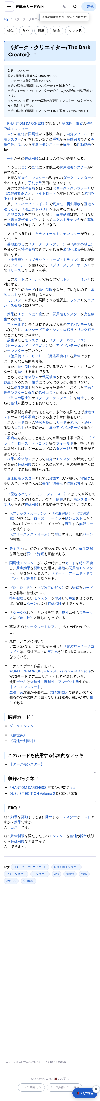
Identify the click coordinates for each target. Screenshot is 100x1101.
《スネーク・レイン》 (31, 204)
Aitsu (49, 1078)
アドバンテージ (79, 324)
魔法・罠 (16, 692)
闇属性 (67, 123)
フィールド (82, 134)
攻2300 (11, 881)
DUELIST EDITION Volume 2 (32, 793)
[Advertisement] (50, 932)
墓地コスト (16, 214)
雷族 (79, 123)
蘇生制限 (63, 214)
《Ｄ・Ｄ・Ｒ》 (21, 587)
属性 (65, 612)
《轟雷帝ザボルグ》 (23, 219)
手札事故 (35, 183)
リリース (14, 270)
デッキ (21, 681)
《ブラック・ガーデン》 (28, 513)
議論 (56, 31)
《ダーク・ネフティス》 (68, 340)
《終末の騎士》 (82, 244)
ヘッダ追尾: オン (31, 1087)
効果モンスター (16, 874)
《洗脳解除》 (61, 513)
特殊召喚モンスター (66, 867)
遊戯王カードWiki (30, 6)
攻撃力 (54, 478)
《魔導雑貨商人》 (18, 193)
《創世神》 (25, 617)
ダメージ (63, 448)
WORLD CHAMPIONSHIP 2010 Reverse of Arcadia (49, 671)
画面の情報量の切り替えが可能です (64, 17)
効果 (10, 314)
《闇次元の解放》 (51, 587)
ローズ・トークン (48, 518)
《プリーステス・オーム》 (70, 265)
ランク (75, 300)
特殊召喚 (73, 139)
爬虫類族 (73, 204)
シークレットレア (41, 626)
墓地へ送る (71, 249)
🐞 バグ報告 (61, 1078)
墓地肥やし (16, 244)
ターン (32, 603)
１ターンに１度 (30, 314)
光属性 (35, 681)
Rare (72, 787)
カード (19, 279)
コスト (51, 392)
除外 (42, 392)
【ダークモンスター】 (26, 764)
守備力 (85, 478)
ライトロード (45, 193)
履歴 (41, 31)
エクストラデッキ (66, 219)
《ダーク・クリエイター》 (30, 867)
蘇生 (66, 144)
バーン (88, 534)
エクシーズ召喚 (37, 329)
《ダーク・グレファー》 (72, 188)
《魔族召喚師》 (58, 356)
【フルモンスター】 (25, 687)
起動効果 (84, 144)
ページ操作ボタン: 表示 (64, 1087)
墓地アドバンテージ (64, 427)
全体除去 (25, 459)
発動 (37, 568)
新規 (90, 6)
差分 (26, 31)
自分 (10, 134)
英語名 (53, 651)
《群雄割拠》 (58, 692)
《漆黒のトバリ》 (35, 209)
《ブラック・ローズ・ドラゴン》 (54, 259)
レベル (33, 279)
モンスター (12, 139)
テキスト (16, 548)
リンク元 (75, 31)
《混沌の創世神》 (23, 741)
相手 (35, 382)
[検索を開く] (75, 6)
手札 (56, 139)
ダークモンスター (77, 177)
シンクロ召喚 (63, 329)
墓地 (21, 134)
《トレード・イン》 (75, 279)
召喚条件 (30, 578)
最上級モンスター (21, 478)
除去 (59, 499)
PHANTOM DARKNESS (25, 123)
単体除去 (32, 377)
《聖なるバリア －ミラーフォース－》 (37, 494)
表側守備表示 (52, 483)
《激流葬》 (16, 259)
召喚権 (12, 438)
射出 (58, 534)
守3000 (28, 881)
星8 (56, 874)
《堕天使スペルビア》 (24, 356)
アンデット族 (68, 681)
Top (6, 19)
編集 (10, 31)
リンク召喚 (85, 329)
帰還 (40, 554)
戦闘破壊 (49, 377)
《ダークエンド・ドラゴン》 (26, 345)
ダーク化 (20, 612)
